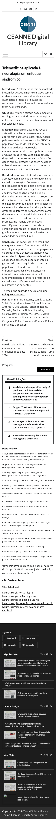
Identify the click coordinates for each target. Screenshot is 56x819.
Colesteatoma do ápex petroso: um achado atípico (24, 546)
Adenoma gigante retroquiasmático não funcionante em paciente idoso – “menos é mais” (27, 540)
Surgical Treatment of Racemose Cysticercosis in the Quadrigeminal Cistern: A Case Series (31, 410)
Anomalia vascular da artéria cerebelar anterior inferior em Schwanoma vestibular (33, 734)
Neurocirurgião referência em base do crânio (27, 603)
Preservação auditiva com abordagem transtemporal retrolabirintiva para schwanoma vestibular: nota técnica (27, 487)
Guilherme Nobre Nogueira (28, 310)
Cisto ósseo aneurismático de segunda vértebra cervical (26, 501)
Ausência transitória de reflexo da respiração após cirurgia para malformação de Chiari (31, 786)
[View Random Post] (45, 54)
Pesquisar (7, 365)
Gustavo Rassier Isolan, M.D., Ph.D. (21, 314)
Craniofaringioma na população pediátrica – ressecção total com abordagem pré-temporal (26, 524)
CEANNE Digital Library (28, 39)
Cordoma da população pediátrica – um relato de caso (26, 551)
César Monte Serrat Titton (24, 303)
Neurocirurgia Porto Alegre (17, 592)
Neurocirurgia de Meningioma (19, 596)
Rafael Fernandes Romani (29, 321)
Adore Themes (39, 815)
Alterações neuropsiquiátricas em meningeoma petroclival (30, 437)
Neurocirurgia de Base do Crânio (20, 599)
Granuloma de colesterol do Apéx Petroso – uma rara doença (31, 715)
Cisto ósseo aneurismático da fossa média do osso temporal (32, 694)
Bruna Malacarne (23, 299)
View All (44, 654)
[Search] (51, 54)
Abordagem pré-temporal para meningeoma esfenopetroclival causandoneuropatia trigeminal (29, 424)
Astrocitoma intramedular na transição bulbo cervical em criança (33, 674)
